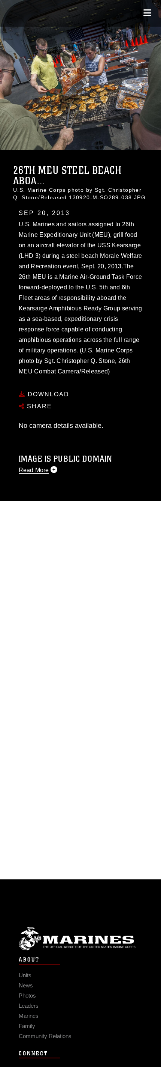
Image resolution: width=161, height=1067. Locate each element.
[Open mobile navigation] (147, 13)
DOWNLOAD (47, 394)
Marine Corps (80, 939)
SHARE (38, 406)
